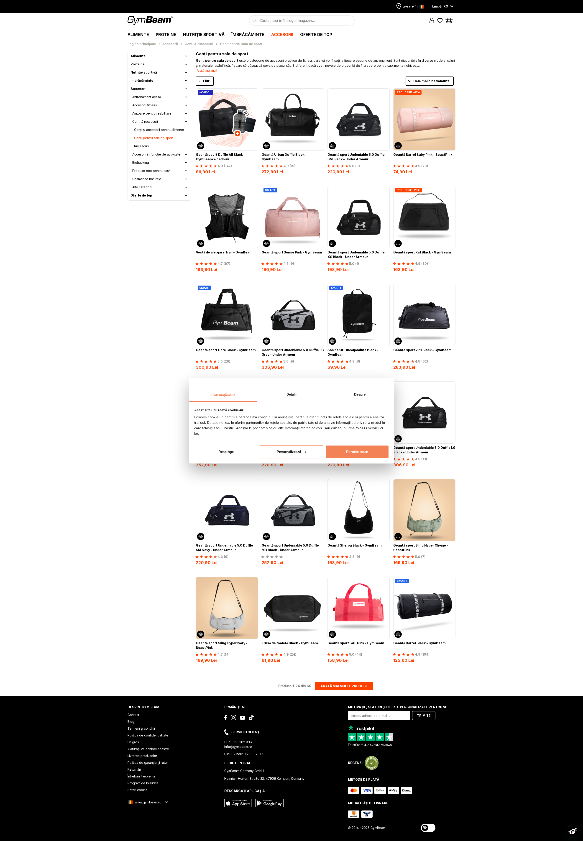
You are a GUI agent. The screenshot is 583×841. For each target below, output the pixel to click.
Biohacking (140, 162)
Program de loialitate (143, 783)
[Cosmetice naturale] (186, 179)
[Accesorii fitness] (186, 105)
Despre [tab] (360, 394)
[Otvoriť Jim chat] (573, 831)
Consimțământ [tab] (223, 395)
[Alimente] (186, 56)
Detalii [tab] (291, 394)
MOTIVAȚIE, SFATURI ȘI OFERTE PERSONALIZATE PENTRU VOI (398, 707)
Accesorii (138, 89)
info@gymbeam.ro (238, 747)
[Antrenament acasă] (186, 97)
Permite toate (357, 451)
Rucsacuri (141, 146)
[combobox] (302, 20)
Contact (133, 715)
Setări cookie (138, 790)
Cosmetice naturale (146, 179)
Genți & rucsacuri (145, 121)
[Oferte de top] (186, 195)
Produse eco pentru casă (151, 171)
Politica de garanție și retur (148, 762)
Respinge (226, 451)
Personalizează (289, 451)
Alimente (138, 56)
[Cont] (432, 20)
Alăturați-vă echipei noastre (148, 749)
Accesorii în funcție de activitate (156, 154)
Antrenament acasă (146, 97)
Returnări (134, 769)
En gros (133, 742)
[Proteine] (186, 64)
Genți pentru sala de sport (153, 138)
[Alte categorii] (186, 187)
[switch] (428, 828)
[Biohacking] (186, 162)
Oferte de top (141, 195)
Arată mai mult (207, 70)
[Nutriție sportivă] (186, 72)
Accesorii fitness (144, 105)
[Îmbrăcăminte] (186, 80)
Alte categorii (142, 187)
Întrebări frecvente (142, 776)
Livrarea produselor (142, 756)
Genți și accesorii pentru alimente (159, 130)
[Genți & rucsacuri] (186, 121)
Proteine (137, 64)
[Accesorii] (186, 89)
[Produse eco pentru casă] (186, 171)
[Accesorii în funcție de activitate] (186, 154)
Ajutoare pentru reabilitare (151, 113)
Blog (131, 721)
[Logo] (151, 20)
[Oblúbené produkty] (440, 20)
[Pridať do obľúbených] (254, 92)
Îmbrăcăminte (141, 80)
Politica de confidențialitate (148, 735)
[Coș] (450, 20)
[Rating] (272, 557)
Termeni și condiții (141, 728)
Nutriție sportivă (143, 72)
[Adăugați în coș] (200, 145)
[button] (432, 20)
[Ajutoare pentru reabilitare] (186, 113)
